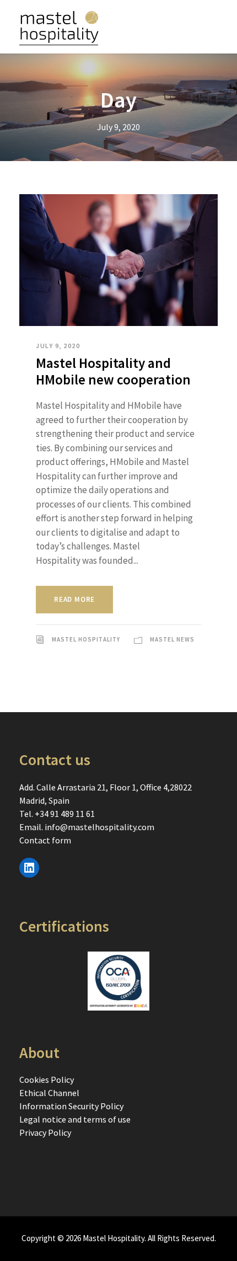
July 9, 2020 (58, 345)
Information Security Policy (71, 1106)
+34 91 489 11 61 (65, 813)
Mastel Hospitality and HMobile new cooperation (113, 371)
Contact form (45, 840)
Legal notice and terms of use (75, 1119)
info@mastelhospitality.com (99, 826)
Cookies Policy (46, 1079)
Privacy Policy (45, 1132)
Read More (74, 599)
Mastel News (172, 639)
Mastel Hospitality (86, 639)
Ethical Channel (49, 1092)
